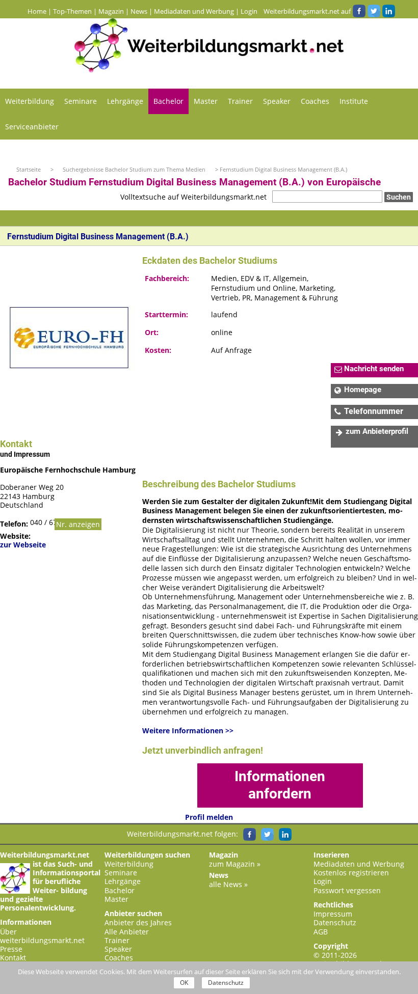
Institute (353, 101)
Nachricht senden (374, 368)
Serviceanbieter (32, 126)
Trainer (240, 101)
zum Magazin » (234, 864)
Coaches (315, 101)
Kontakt (13, 957)
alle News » (228, 884)
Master (206, 101)
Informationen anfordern (279, 785)
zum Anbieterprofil (377, 431)
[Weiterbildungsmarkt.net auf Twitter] (373, 11)
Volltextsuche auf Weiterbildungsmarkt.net (193, 197)
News (138, 11)
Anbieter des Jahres (138, 922)
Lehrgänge (125, 101)
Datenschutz (335, 922)
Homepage (362, 389)
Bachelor (168, 101)
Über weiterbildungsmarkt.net (42, 936)
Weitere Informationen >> (187, 730)
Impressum (333, 914)
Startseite (28, 169)
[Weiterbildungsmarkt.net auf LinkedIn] (388, 11)
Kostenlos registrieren (351, 872)
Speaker (277, 101)
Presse (11, 949)
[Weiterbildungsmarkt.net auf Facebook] (358, 11)
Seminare (80, 101)
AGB (321, 931)
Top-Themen (72, 11)
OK (184, 982)
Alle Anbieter (126, 931)
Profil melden (209, 817)
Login (249, 11)
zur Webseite (23, 544)
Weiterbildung (29, 101)
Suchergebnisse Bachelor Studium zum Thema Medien (135, 169)
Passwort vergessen (347, 890)
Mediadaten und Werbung (194, 11)
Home (37, 11)
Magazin (111, 11)
